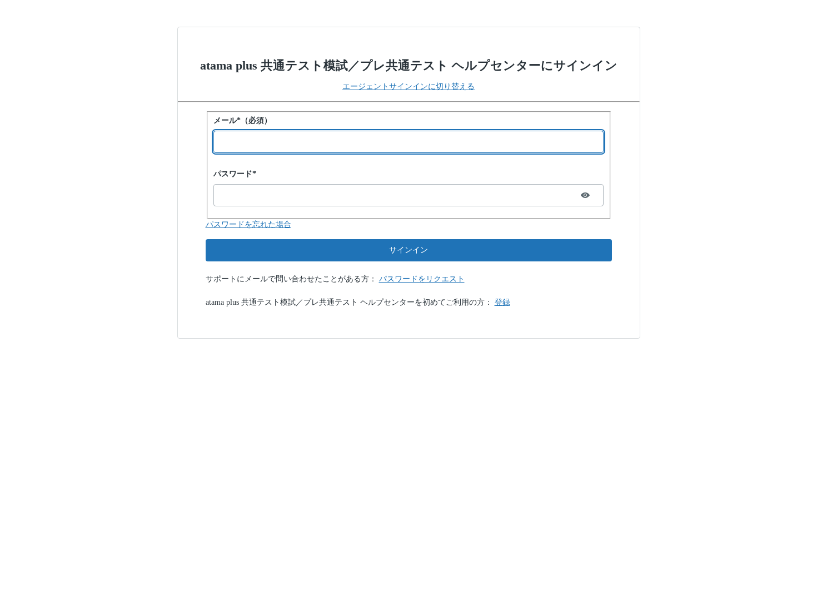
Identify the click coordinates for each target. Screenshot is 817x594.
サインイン (408, 250)
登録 (502, 302)
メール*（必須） (242, 120)
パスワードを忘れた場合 (248, 224)
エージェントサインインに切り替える (408, 86)
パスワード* (234, 174)
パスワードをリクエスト (422, 279)
